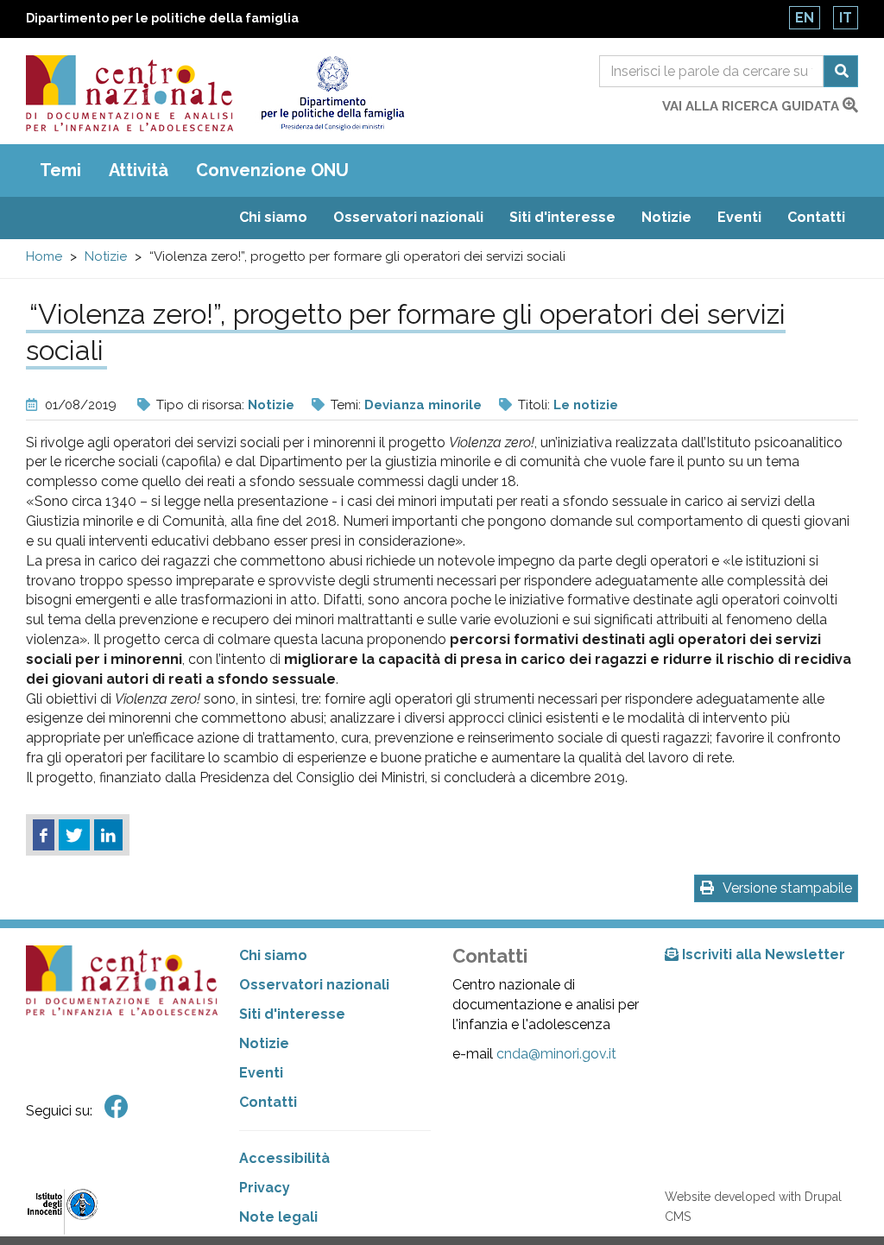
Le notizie (585, 405)
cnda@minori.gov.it (556, 1054)
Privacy (264, 1187)
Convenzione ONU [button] (272, 170)
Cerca (841, 71)
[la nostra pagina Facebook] (116, 1107)
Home (44, 256)
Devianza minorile (423, 405)
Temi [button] (60, 170)
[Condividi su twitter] (74, 834)
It (845, 17)
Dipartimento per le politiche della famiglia (162, 18)
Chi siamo (273, 217)
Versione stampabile (787, 888)
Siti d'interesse (562, 217)
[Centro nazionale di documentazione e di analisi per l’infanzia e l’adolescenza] (129, 93)
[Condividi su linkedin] (108, 834)
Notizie (666, 217)
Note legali (278, 1217)
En (804, 17)
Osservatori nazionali (408, 217)
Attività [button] (138, 170)
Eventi (739, 217)
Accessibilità (284, 1158)
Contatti (816, 217)
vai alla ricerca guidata (752, 106)
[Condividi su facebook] (43, 834)
